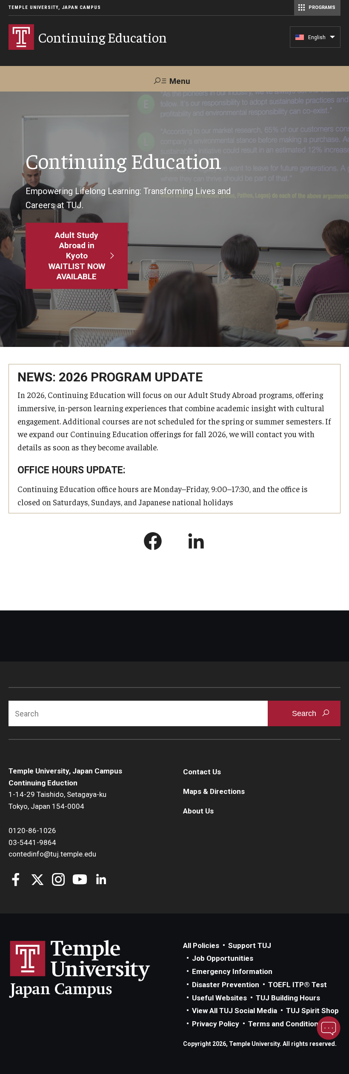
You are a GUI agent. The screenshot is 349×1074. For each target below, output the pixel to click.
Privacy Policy (215, 1024)
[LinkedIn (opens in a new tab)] (196, 542)
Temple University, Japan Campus (55, 7)
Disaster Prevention (225, 984)
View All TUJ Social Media (234, 1010)
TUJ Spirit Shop (312, 1010)
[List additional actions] (332, 39)
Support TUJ (249, 945)
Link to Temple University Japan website (94, 969)
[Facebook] (16, 880)
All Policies (201, 945)
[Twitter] (37, 880)
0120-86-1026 (32, 830)
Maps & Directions (214, 791)
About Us (198, 811)
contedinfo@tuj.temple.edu (52, 854)
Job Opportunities (222, 958)
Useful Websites (219, 998)
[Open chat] (328, 1028)
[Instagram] (58, 880)
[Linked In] (101, 880)
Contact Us (202, 772)
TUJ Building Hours (288, 998)
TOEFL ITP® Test (297, 984)
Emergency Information (232, 971)
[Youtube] (79, 880)
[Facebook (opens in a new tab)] (152, 542)
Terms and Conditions (285, 1024)
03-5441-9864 (32, 842)
